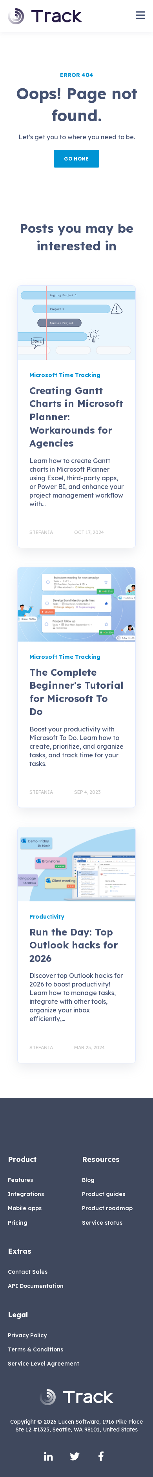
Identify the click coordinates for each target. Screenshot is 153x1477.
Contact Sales (27, 1272)
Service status (102, 1223)
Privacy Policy (27, 1335)
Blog (88, 1180)
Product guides (103, 1194)
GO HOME (76, 159)
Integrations (26, 1194)
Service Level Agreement (43, 1363)
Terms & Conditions (35, 1349)
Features (20, 1180)
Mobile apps (25, 1208)
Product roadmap (107, 1208)
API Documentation (36, 1286)
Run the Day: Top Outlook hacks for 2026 (73, 945)
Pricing (17, 1223)
